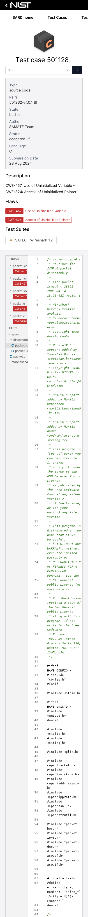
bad (12, 114)
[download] (77, 70)
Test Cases (57, 17)
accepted (17, 139)
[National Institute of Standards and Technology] (17, 6)
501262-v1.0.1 (20, 102)
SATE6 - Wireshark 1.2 (34, 240)
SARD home (23, 17)
